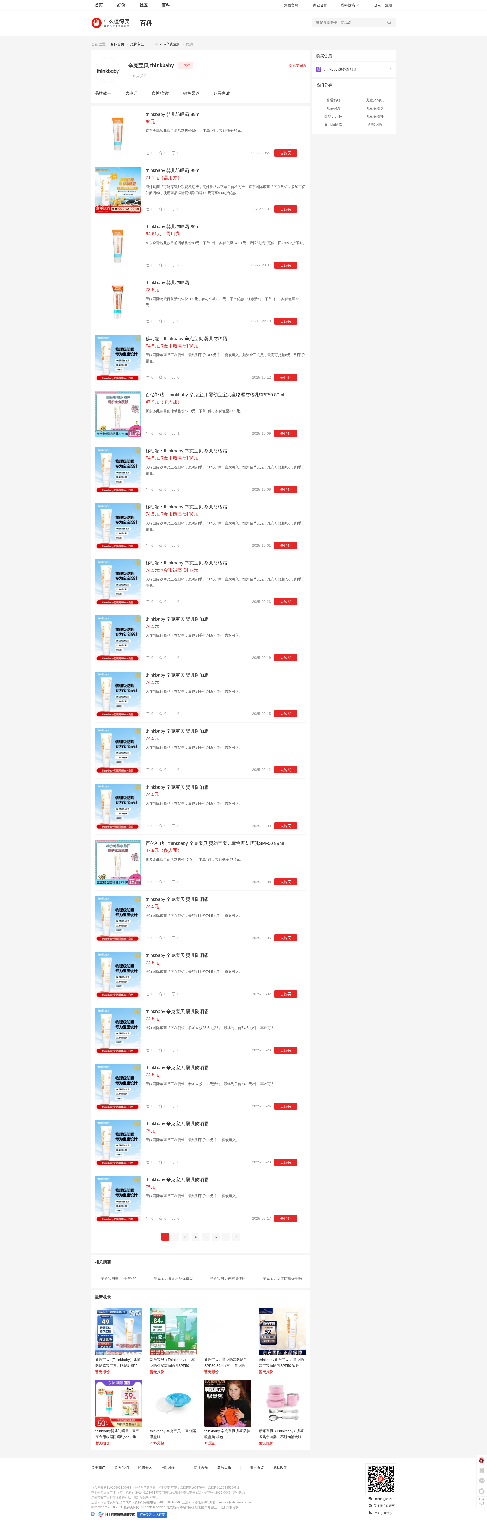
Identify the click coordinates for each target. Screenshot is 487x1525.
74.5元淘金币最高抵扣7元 (172, 570)
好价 (121, 5)
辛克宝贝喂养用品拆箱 (118, 1278)
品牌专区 (137, 44)
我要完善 (298, 65)
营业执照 (239, 1492)
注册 (388, 5)
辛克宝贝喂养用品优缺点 (173, 1278)
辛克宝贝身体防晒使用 (228, 1278)
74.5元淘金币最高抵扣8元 (172, 345)
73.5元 (152, 289)
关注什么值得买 (384, 1506)
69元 (150, 121)
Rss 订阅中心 (383, 1513)
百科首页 (117, 44)
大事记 (131, 93)
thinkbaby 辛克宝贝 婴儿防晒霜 (177, 619)
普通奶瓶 (333, 100)
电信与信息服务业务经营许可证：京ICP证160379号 (169, 1487)
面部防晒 (375, 125)
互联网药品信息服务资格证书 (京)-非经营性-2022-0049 (193, 1492)
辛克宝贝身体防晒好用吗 (282, 1278)
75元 (150, 1130)
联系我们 (122, 1468)
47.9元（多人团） (164, 401)
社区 (144, 5)
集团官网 (291, 5)
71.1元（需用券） (164, 177)
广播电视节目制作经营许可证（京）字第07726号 (124, 1497)
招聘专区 (145, 1468)
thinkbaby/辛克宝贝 (165, 44)
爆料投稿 (348, 5)
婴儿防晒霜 (333, 125)
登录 (377, 5)
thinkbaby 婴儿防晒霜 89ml (173, 114)
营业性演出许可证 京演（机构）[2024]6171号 (122, 1492)
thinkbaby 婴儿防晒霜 (167, 282)
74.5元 (152, 626)
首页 (99, 5)
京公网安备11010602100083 (111, 1487)
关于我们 (98, 1468)
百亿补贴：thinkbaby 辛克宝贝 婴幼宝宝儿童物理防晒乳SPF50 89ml (215, 394)
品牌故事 (103, 93)
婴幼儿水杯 (333, 116)
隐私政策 (280, 1468)
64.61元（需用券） (165, 233)
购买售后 (222, 93)
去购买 (285, 153)
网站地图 (168, 1468)
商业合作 (320, 5)
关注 (187, 65)
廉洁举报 (224, 1468)
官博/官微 (160, 93)
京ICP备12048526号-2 (223, 1487)
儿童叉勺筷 (375, 100)
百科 (166, 5)
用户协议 (257, 1468)
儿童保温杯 (375, 116)
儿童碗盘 (333, 108)
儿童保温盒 (375, 108)
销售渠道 (191, 93)
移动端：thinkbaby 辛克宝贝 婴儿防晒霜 (186, 338)
